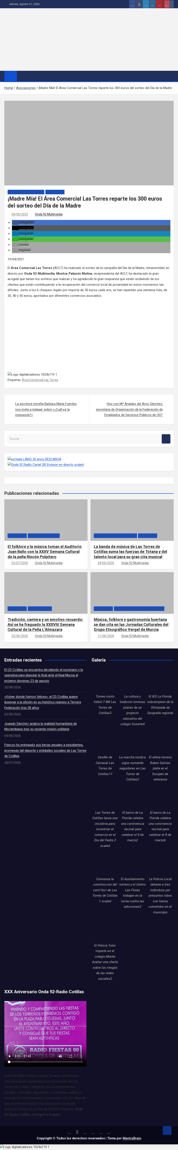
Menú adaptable (169, 4)
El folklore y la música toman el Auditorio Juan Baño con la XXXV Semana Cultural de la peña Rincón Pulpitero (45, 551)
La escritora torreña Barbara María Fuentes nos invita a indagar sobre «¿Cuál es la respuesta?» (46, 409)
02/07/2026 (20, 563)
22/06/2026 (20, 636)
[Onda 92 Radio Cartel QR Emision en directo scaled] (46, 465)
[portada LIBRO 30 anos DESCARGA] (34, 459)
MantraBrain (132, 1138)
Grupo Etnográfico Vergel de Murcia (139, 608)
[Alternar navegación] (22, 76)
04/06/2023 (20, 214)
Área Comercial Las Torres (26, 192)
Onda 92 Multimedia (49, 214)
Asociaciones (54, 192)
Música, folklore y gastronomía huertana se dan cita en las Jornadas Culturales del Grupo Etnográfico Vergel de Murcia (131, 624)
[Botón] (132, 4)
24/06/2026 (106, 563)
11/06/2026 (106, 636)
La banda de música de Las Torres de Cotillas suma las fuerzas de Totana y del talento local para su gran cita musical (130, 551)
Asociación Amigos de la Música (115, 535)
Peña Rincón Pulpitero (44, 535)
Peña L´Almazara (40, 608)
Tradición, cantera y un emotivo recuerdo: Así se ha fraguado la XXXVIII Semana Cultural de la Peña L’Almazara (45, 624)
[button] (23, 222)
